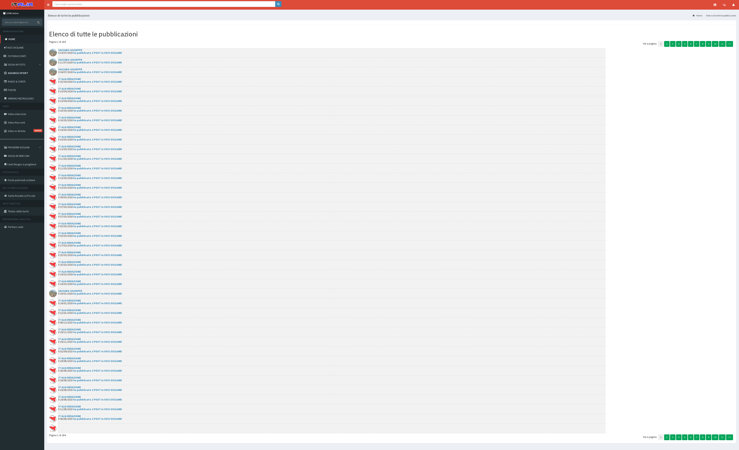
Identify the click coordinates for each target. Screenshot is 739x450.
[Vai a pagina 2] (667, 43)
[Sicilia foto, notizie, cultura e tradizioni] (22, 5)
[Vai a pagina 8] (702, 43)
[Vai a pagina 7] (696, 43)
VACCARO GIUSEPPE (70, 50)
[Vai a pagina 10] (715, 43)
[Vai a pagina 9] (708, 43)
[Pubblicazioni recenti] (715, 5)
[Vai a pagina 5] (684, 43)
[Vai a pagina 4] (678, 43)
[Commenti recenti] (724, 5)
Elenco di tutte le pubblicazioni (721, 15)
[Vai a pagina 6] (690, 43)
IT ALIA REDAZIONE (69, 79)
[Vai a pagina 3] (672, 43)
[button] (48, 5)
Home (699, 15)
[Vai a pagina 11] (722, 43)
